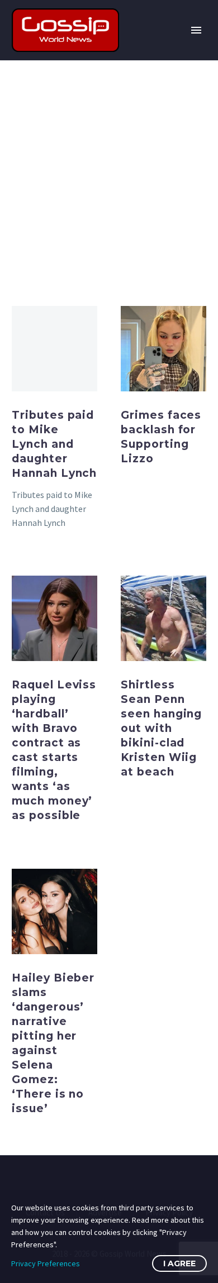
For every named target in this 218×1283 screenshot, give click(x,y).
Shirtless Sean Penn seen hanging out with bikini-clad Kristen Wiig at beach (161, 728)
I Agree (179, 1263)
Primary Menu (196, 30)
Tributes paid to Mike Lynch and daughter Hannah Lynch (54, 444)
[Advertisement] (109, 175)
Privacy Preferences (45, 1263)
